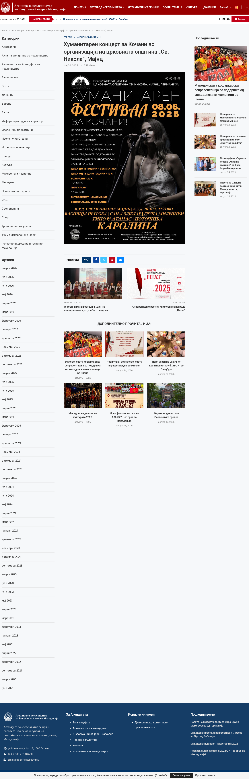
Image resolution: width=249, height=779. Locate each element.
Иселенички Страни (15, 138)
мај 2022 (7, 644)
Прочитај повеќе (205, 775)
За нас (6, 112)
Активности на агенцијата (89, 728)
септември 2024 (12, 469)
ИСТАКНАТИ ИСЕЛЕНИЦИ (143, 7)
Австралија (9, 46)
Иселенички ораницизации (90, 751)
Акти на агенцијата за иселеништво (25, 55)
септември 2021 (12, 670)
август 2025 (9, 373)
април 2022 (9, 653)
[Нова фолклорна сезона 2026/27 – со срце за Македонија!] (124, 395)
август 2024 (9, 478)
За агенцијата (81, 722)
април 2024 (9, 513)
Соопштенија (10, 208)
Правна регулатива (85, 739)
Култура (7, 165)
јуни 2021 (8, 688)
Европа (6, 103)
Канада (6, 156)
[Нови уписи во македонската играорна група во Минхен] (124, 344)
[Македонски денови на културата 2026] (83, 395)
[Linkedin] (223, 19)
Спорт (5, 217)
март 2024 (8, 522)
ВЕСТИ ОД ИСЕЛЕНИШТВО (106, 7)
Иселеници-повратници (17, 130)
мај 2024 (7, 504)
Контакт (78, 745)
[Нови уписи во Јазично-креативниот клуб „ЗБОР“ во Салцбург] (166, 344)
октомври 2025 (11, 355)
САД (4, 200)
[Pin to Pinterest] (112, 260)
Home (5, 30)
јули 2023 (8, 583)
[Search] (247, 7)
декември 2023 (11, 539)
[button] (56, 19)
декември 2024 (11, 443)
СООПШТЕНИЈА (172, 7)
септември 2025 (12, 364)
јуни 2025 (8, 390)
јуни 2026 (8, 285)
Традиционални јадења (17, 226)
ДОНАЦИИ (209, 7)
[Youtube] (228, 19)
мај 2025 (7, 399)
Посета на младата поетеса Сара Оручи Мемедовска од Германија (231, 187)
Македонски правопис (16, 173)
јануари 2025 (10, 434)
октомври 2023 (11, 557)
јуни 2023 (8, 591)
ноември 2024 (11, 452)
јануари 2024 (10, 530)
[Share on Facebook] (96, 260)
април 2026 (9, 303)
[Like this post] (87, 260)
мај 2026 (7, 294)
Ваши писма (10, 77)
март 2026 (8, 312)
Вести (5, 86)
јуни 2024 (8, 495)
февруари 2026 (11, 320)
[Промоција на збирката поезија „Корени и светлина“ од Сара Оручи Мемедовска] (205, 164)
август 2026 (9, 268)
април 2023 (9, 609)
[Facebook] (220, 19)
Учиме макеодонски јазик (19, 235)
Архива (241, 19)
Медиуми (8, 182)
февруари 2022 (11, 661)
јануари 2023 (10, 635)
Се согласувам (181, 775)
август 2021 (9, 679)
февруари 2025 (11, 425)
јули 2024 (8, 487)
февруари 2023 (11, 626)
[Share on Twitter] (103, 260)
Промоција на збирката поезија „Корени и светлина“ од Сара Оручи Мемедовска (233, 163)
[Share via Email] (120, 260)
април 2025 (9, 408)
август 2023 (9, 574)
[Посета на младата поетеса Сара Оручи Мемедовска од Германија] (205, 188)
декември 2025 (11, 338)
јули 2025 (8, 382)
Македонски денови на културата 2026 (214, 743)
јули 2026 (8, 277)
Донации (7, 95)
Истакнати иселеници (16, 147)
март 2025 (8, 417)
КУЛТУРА (191, 7)
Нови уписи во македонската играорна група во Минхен (233, 117)
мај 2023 (7, 600)
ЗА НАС (224, 7)
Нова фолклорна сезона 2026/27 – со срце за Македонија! (124, 417)
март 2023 (8, 618)
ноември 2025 (11, 347)
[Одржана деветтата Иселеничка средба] (166, 395)
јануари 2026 (10, 329)
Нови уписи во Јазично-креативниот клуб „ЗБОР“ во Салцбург (95, 19)
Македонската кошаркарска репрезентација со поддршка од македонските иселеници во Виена (219, 92)
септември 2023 (12, 565)
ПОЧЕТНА (80, 7)
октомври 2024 (11, 460)
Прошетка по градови (16, 191)
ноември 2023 (11, 548)
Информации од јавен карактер (22, 121)
